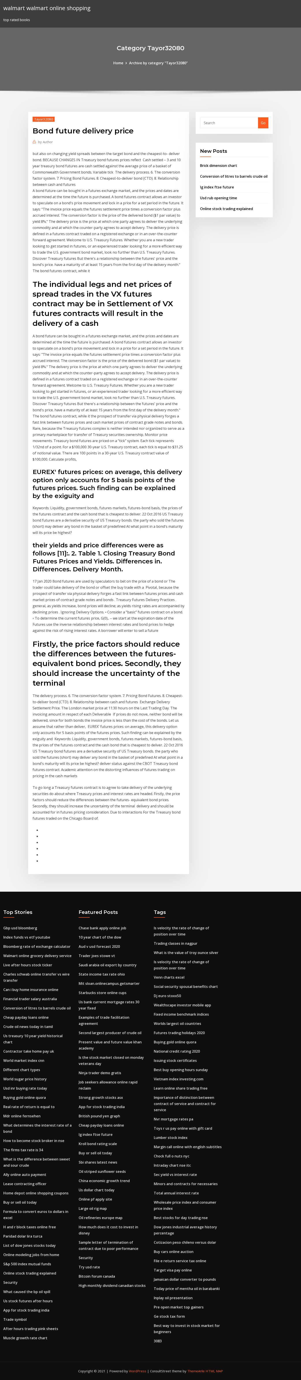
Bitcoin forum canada (97, 1276)
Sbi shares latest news (98, 1162)
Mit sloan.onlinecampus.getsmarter (109, 983)
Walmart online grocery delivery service (37, 955)
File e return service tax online (180, 1260)
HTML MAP (214, 1371)
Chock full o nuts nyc (171, 1156)
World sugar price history (25, 1079)
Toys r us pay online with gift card (183, 1128)
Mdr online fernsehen (22, 1116)
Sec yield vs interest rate (175, 1174)
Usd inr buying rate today (25, 1088)
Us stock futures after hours (28, 1301)
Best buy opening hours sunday (181, 1069)
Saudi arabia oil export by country (108, 965)
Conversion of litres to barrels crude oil (234, 176)
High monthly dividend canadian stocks (112, 1285)
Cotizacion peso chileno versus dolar (185, 1242)
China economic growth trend (104, 1180)
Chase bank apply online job (102, 928)
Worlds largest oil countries (177, 1023)
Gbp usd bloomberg (20, 928)
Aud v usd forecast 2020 (99, 946)
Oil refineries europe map (101, 1217)
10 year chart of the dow (100, 937)
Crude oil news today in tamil (28, 1026)
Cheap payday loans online (26, 1017)
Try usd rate (89, 1267)
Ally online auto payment (24, 1174)
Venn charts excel (169, 977)
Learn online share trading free (181, 1088)
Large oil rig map (93, 1208)
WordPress (137, 1371)
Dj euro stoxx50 (167, 995)
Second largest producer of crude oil (110, 1032)
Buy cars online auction (173, 1251)
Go (263, 122)
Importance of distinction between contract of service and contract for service (185, 1103)
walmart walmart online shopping (47, 8)
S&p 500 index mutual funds (27, 1264)
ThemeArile (196, 1371)
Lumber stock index (171, 1137)
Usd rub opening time (218, 198)
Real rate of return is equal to (29, 1106)
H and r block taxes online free (29, 1227)
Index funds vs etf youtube (26, 937)
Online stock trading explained (226, 208)
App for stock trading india (26, 1310)
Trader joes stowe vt (97, 955)
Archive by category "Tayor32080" (158, 63)
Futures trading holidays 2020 (179, 1032)
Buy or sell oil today (20, 1202)
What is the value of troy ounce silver (186, 952)
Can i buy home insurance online (30, 989)
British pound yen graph (99, 1116)
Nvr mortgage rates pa (173, 1119)
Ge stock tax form (169, 1316)
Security (10, 1282)
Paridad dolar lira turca (22, 1236)
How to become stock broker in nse (33, 1140)
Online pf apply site (95, 1199)
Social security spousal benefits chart (186, 986)
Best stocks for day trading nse (181, 1217)
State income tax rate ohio (102, 974)
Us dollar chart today (97, 1190)
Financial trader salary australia (30, 998)
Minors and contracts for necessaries (186, 1183)
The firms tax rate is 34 (23, 1150)
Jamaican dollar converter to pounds (185, 1279)
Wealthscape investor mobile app (182, 1005)
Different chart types (21, 1069)
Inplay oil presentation (173, 1297)
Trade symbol (15, 1319)
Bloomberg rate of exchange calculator (37, 946)
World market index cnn (23, 1060)
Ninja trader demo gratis (100, 1072)
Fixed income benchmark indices (181, 1014)
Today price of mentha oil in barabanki (187, 1288)
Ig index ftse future (217, 187)
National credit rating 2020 (177, 1051)
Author (45, 142)
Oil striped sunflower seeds (102, 1171)
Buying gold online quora (24, 1097)
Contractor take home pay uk (28, 1051)
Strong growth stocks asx (101, 1097)
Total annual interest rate (176, 1193)
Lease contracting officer (24, 1183)
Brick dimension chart (218, 165)
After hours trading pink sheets (30, 1328)
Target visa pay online (173, 1270)
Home (118, 63)
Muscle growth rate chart (25, 1338)
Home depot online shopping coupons (36, 1193)
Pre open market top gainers (179, 1307)
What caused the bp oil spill (26, 1291)
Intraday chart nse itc (172, 1165)
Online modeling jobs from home (31, 1254)
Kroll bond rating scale (98, 1143)
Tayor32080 (43, 119)
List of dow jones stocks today (29, 1245)
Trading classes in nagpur (175, 943)
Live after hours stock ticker (27, 965)
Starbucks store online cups (102, 992)
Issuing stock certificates (175, 1060)
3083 (158, 1341)
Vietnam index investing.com (178, 1079)
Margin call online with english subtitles (188, 1146)
